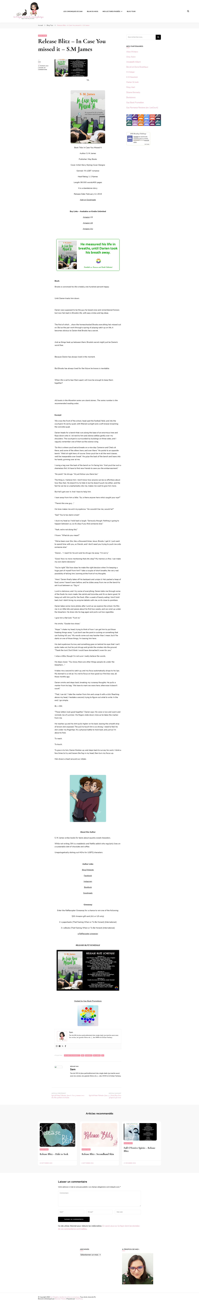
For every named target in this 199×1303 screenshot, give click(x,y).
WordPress (79, 1299)
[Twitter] (62, 1046)
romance (89, 1055)
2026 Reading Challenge (138, 133)
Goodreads (91, 200)
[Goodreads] (60, 1046)
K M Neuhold (132, 77)
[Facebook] (65, 1046)
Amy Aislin (130, 57)
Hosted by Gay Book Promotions (88, 1001)
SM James (97, 1055)
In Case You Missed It (72, 1055)
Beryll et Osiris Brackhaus (137, 67)
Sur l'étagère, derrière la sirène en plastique (64, 1297)
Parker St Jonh (132, 82)
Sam (39, 62)
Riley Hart (130, 87)
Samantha (135, 136)
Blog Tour (42, 35)
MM (83, 1055)
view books (146, 144)
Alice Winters (132, 51)
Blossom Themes (60, 1299)
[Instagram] (57, 1046)
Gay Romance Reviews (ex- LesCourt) (142, 107)
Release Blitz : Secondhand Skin (98, 1154)
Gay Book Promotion (135, 102)
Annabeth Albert (133, 62)
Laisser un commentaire (45, 69)
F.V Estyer (130, 72)
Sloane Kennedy (133, 92)
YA (102, 1055)
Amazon (86, 217)
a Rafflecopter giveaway (88, 933)
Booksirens (130, 97)
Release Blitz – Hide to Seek (54, 1154)
